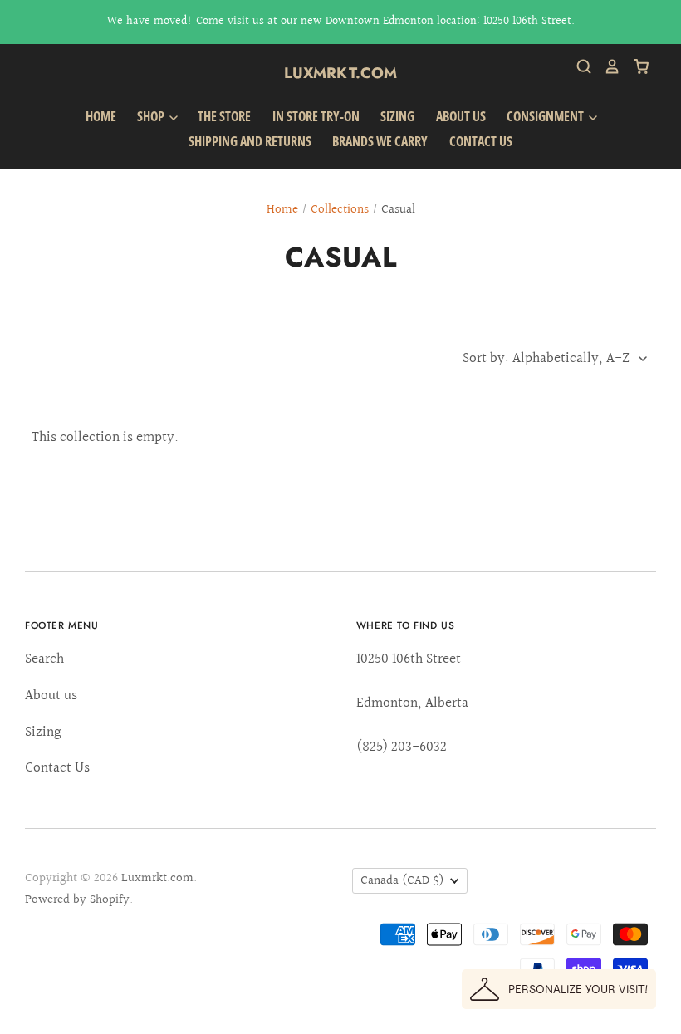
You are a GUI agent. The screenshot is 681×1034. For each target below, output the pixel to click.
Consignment (546, 116)
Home (101, 116)
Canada (402, 880)
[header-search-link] (578, 66)
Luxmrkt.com (341, 73)
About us (461, 116)
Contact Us (480, 141)
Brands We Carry (380, 141)
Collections (340, 209)
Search (44, 659)
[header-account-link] (606, 66)
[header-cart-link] (634, 66)
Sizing (397, 116)
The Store (224, 116)
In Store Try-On (316, 116)
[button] (559, 989)
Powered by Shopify (77, 899)
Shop (152, 116)
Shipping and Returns (250, 141)
